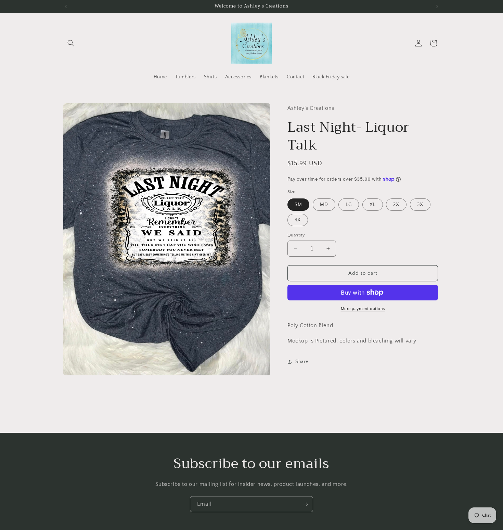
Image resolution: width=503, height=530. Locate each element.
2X (396, 204)
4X (298, 219)
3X (420, 204)
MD (324, 204)
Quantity (296, 234)
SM (298, 204)
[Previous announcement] (65, 6)
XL (373, 204)
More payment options (363, 309)
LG (349, 204)
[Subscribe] (305, 504)
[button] (70, 43)
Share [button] (301, 361)
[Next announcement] (437, 6)
